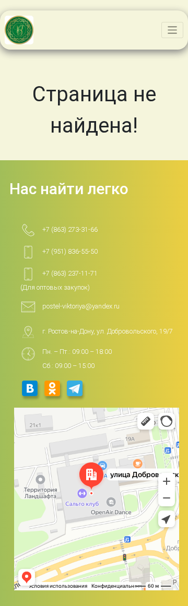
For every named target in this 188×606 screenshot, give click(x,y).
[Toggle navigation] (172, 30)
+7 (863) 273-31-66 (70, 229)
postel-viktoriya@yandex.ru (81, 306)
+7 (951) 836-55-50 (70, 251)
